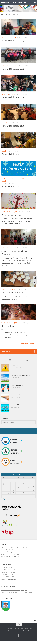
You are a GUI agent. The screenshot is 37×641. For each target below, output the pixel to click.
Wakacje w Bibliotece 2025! (20, 375)
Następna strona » (28, 344)
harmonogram (12, 579)
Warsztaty (16, 178)
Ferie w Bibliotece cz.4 (12, 69)
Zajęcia (13, 37)
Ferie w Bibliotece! (10, 186)
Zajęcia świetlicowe (11, 215)
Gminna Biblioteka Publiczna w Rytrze (14, 2)
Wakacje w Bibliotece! (18, 395)
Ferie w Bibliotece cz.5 (12, 40)
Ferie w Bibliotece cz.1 (12, 154)
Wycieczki (5, 37)
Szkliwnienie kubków (12, 292)
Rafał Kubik (25, 631)
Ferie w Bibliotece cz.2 (12, 126)
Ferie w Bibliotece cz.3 (12, 97)
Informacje (5, 178)
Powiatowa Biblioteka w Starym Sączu (14, 590)
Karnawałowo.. (8, 326)
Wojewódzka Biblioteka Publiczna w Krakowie (16, 592)
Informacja (14, 365)
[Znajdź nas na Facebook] (34, 351)
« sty (3, 499)
